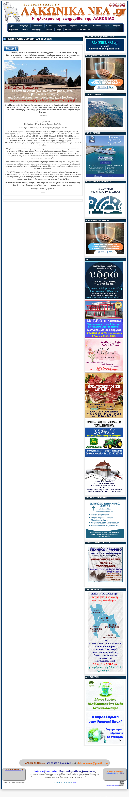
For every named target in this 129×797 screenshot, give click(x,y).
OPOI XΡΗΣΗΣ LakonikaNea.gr (63, 782)
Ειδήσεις (68, 30)
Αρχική (11, 26)
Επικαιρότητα (23, 26)
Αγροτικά (73, 26)
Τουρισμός (84, 26)
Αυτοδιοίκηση (37, 26)
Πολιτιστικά (97, 26)
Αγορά (58, 30)
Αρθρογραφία (36, 30)
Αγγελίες (49, 30)
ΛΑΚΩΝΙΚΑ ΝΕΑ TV (83, 30)
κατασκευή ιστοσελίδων (112, 785)
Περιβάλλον (13, 30)
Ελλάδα (24, 30)
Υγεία (107, 26)
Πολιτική (49, 26)
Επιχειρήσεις (61, 26)
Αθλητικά (116, 26)
